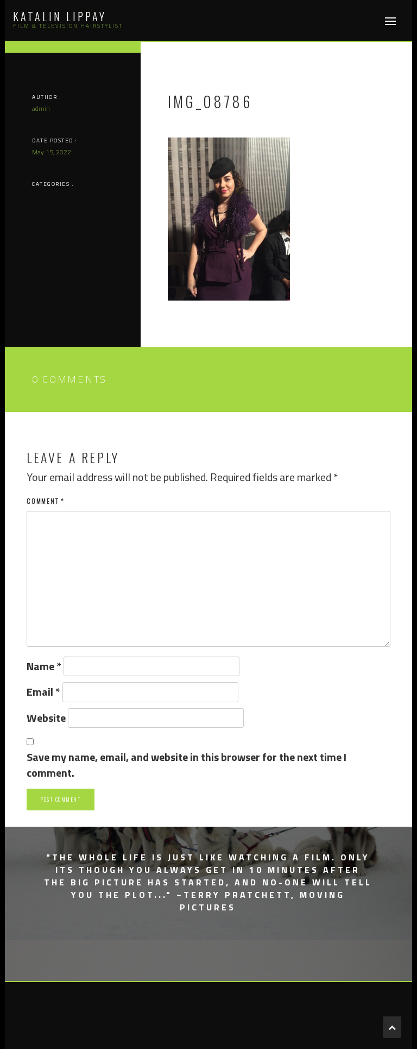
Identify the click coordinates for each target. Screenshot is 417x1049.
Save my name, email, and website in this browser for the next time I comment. (186, 765)
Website (46, 718)
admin (41, 108)
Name (44, 667)
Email (43, 692)
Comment (46, 500)
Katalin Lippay (59, 16)
